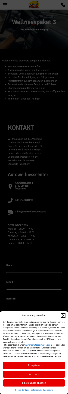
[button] (63, 315)
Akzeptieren (34, 365)
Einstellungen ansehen (34, 382)
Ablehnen (34, 374)
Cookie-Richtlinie (22, 390)
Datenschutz (36, 390)
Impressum (48, 390)
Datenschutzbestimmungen (38, 345)
